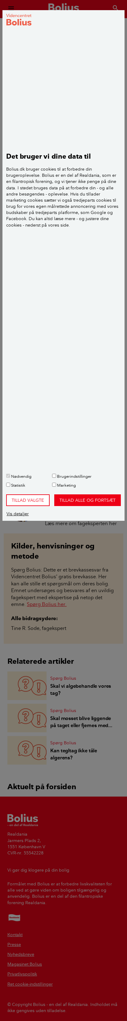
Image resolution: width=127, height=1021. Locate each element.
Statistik (17, 485)
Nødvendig (20, 476)
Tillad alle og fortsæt (87, 500)
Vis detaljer (17, 513)
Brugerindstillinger (74, 476)
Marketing (66, 485)
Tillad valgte (28, 500)
